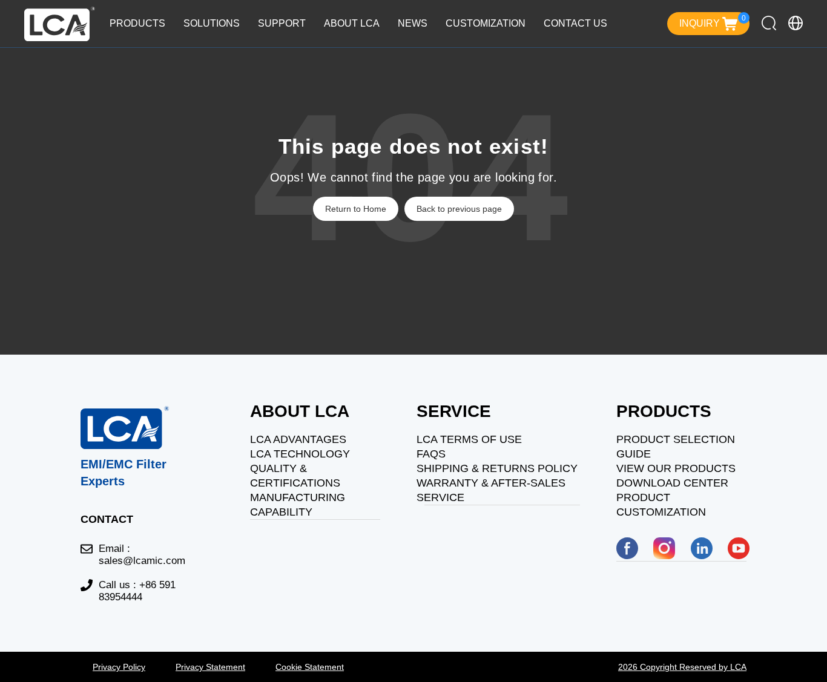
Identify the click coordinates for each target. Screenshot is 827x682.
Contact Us (575, 23)
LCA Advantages (298, 439)
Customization (486, 23)
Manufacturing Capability (297, 504)
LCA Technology (300, 454)
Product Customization (661, 504)
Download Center (672, 483)
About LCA (352, 23)
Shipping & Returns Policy (497, 468)
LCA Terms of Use (469, 439)
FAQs (431, 454)
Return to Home (355, 209)
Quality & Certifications (295, 475)
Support (282, 23)
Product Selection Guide (675, 446)
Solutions (211, 23)
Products (137, 23)
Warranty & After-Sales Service (491, 490)
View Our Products (676, 468)
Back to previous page (459, 209)
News (412, 23)
